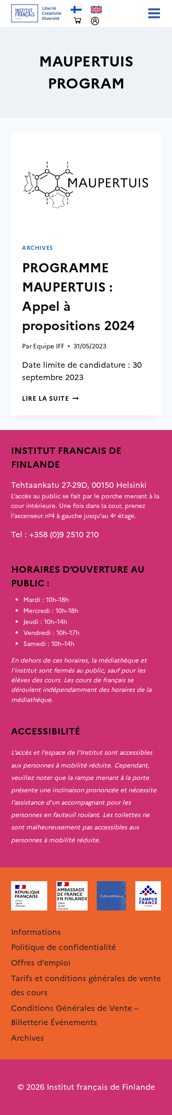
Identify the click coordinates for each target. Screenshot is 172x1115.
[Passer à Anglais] (96, 10)
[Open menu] (152, 13)
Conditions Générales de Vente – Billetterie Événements (75, 1015)
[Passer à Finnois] (76, 10)
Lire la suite (50, 398)
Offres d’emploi (41, 963)
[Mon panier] (77, 21)
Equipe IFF (48, 346)
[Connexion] (95, 21)
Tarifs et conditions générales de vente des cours (86, 985)
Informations (36, 932)
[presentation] (86, 183)
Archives (37, 248)
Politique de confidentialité (63, 947)
